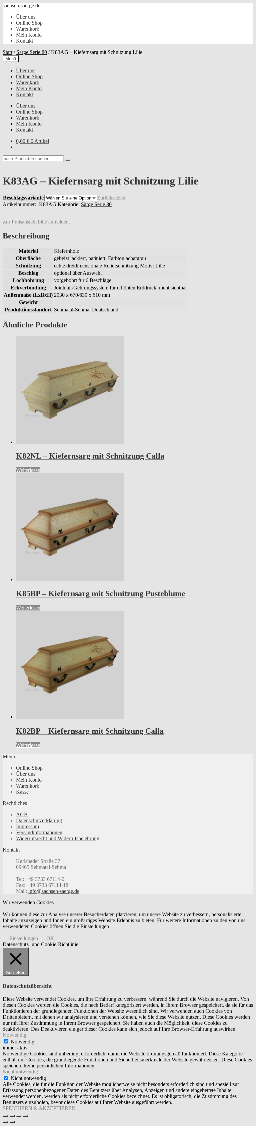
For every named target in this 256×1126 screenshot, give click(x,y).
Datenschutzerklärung (39, 820)
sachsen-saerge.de (21, 5)
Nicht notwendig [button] (20, 1071)
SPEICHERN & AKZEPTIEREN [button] (39, 1108)
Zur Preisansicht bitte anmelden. (36, 221)
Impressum (27, 826)
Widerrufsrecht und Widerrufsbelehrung (57, 838)
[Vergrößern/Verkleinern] (5, 1116)
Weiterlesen (28, 470)
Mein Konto (29, 35)
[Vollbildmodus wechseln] (12, 1116)
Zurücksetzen (111, 197)
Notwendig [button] (14, 1035)
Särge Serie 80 (31, 52)
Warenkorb (27, 29)
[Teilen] (18, 1116)
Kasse (22, 792)
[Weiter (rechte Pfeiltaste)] (12, 1122)
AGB (22, 814)
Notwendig (22, 1041)
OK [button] (50, 938)
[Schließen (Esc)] (25, 1116)
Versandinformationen (39, 832)
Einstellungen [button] (23, 938)
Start (7, 52)
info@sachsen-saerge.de (53, 891)
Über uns (25, 17)
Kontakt (24, 41)
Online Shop (29, 23)
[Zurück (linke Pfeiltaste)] (5, 1122)
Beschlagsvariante (23, 197)
